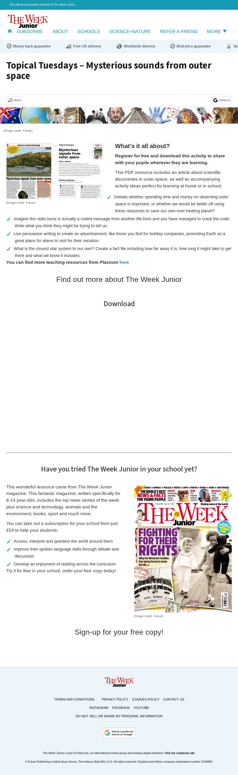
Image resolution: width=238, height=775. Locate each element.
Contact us (173, 699)
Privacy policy (115, 699)
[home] (9, 31)
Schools (88, 31)
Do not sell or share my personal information (119, 716)
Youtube (141, 708)
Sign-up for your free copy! (119, 632)
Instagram (98, 708)
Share (17, 100)
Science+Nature (130, 31)
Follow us (224, 100)
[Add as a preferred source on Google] (119, 733)
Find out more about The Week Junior (119, 279)
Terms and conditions (74, 699)
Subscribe (30, 31)
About (60, 31)
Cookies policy (145, 699)
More (214, 31)
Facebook (121, 708)
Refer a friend (179, 31)
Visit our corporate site (180, 753)
